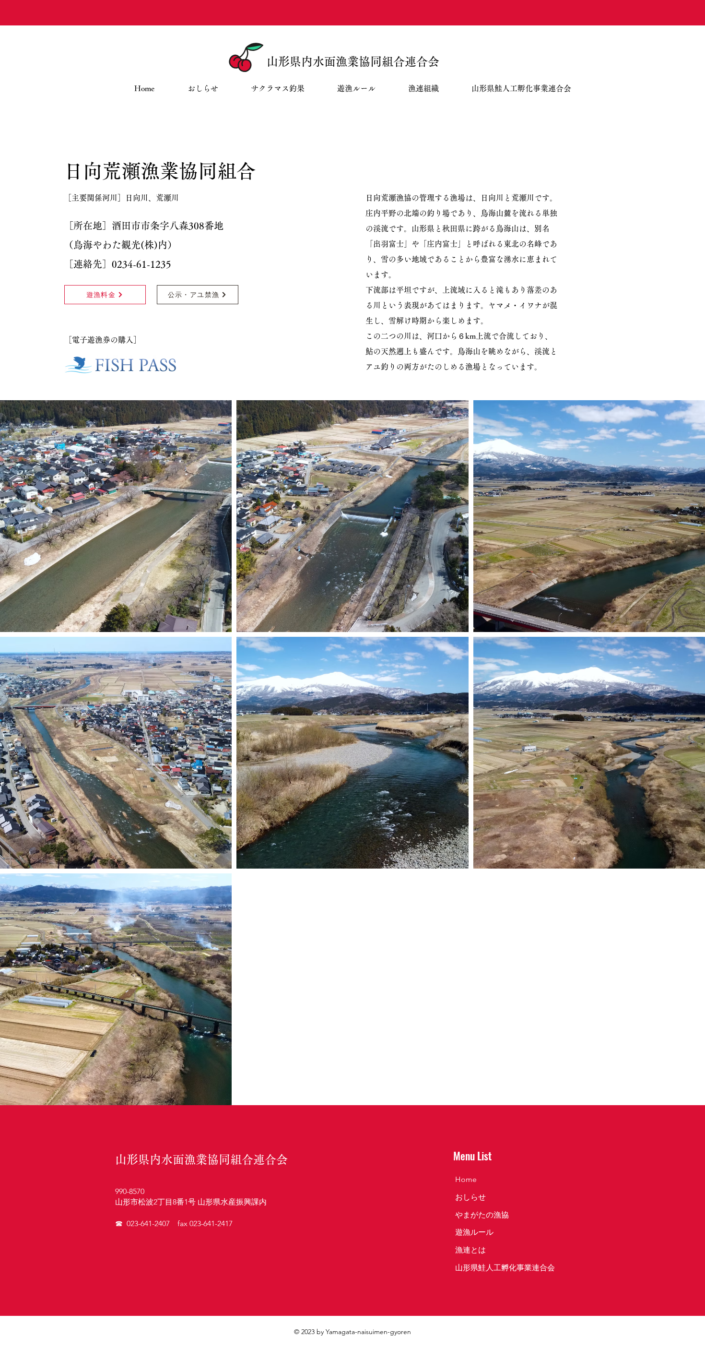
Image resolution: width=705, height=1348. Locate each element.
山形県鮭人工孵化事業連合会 (505, 1267)
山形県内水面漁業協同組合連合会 (353, 61)
